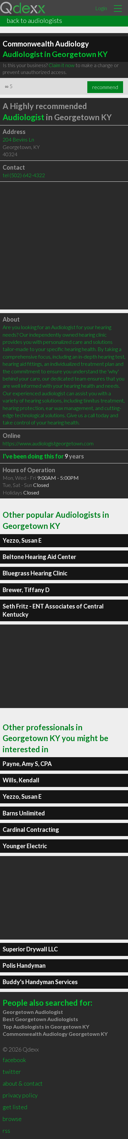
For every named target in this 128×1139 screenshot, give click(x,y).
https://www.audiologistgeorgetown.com (48, 443)
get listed (15, 1107)
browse (12, 1118)
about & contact (23, 1083)
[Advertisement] (64, 245)
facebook (14, 1059)
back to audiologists (34, 20)
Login (101, 8)
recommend (105, 87)
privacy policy (20, 1095)
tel (24, 175)
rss (6, 1130)
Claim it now (62, 65)
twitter (12, 1071)
